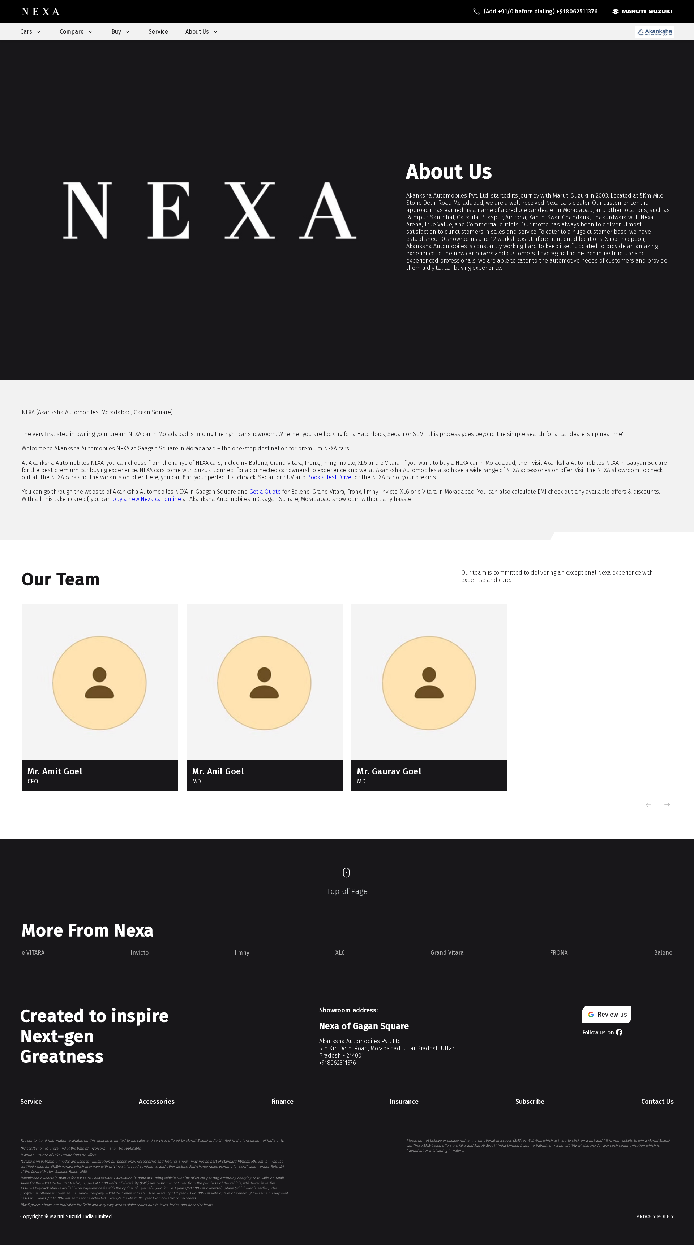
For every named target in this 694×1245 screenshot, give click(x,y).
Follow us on (598, 1032)
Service (158, 31)
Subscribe (529, 1102)
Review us (612, 1015)
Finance (282, 1102)
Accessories (157, 1102)
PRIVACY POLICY (655, 1217)
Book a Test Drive (329, 477)
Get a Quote (265, 491)
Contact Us (657, 1102)
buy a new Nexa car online (146, 499)
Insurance (404, 1102)
